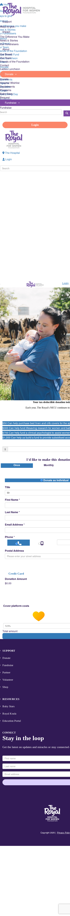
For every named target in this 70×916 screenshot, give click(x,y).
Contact (4, 65)
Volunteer (7, 679)
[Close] (69, 284)
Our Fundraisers (9, 44)
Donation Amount (16, 579)
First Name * (12, 500)
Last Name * (12, 512)
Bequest (5, 97)
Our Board (6, 54)
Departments (7, 86)
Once (17, 465)
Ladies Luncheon (10, 69)
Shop (5, 687)
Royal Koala (9, 713)
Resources (11, 699)
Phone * (10, 537)
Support (8, 650)
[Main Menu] (0, 284)
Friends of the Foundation (14, 61)
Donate (4, 79)
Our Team (5, 58)
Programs (5, 90)
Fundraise (6, 107)
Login (35, 124)
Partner (6, 672)
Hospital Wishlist (9, 83)
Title (7, 487)
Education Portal (11, 720)
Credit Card (16, 573)
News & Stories (9, 40)
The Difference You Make (14, 37)
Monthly (49, 465)
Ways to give (7, 26)
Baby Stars (6, 94)
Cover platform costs (16, 606)
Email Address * (15, 524)
